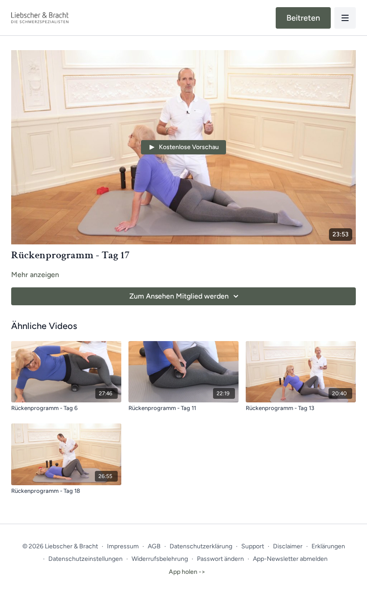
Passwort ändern (220, 559)
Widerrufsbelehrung (160, 559)
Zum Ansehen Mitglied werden (179, 296)
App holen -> (187, 572)
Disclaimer (288, 546)
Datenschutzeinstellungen (85, 559)
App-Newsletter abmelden (290, 559)
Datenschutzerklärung (201, 546)
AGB (154, 546)
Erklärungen (328, 546)
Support (252, 546)
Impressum (123, 546)
